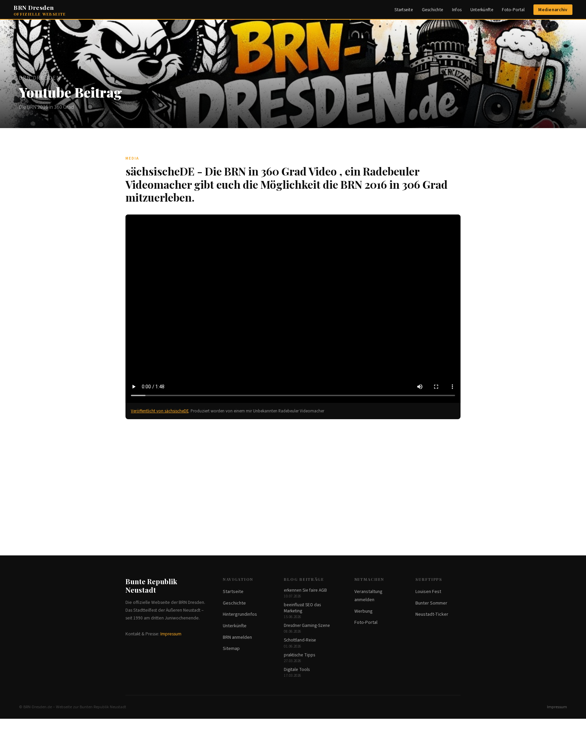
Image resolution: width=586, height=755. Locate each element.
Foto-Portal (513, 9)
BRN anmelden (237, 637)
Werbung (363, 611)
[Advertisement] (293, 477)
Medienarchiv (552, 9)
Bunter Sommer (431, 603)
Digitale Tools (297, 669)
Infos (457, 9)
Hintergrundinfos (240, 614)
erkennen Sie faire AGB (305, 590)
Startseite (403, 9)
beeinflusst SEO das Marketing (302, 608)
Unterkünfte (481, 9)
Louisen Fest (428, 591)
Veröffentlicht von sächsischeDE (160, 411)
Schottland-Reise (300, 640)
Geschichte (433, 9)
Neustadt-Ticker (431, 614)
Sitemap (231, 648)
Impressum (170, 634)
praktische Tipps (299, 655)
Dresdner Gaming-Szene (307, 625)
